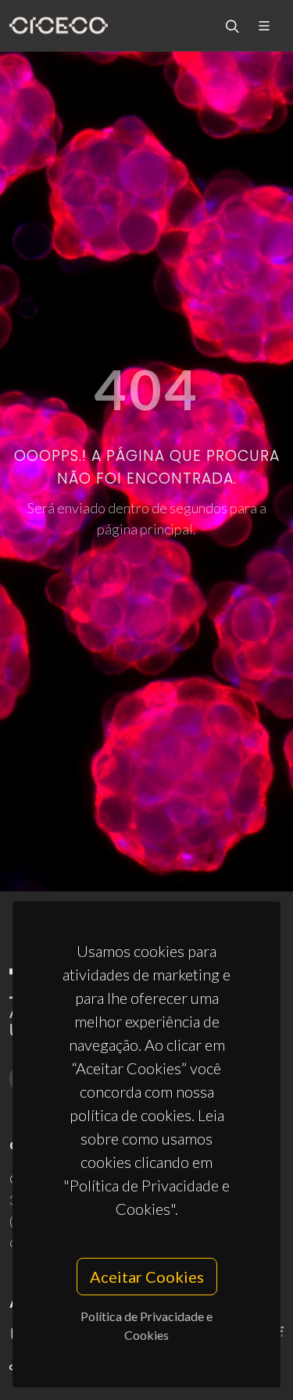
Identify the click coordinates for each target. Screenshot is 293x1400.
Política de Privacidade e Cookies (146, 1325)
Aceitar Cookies (147, 1276)
